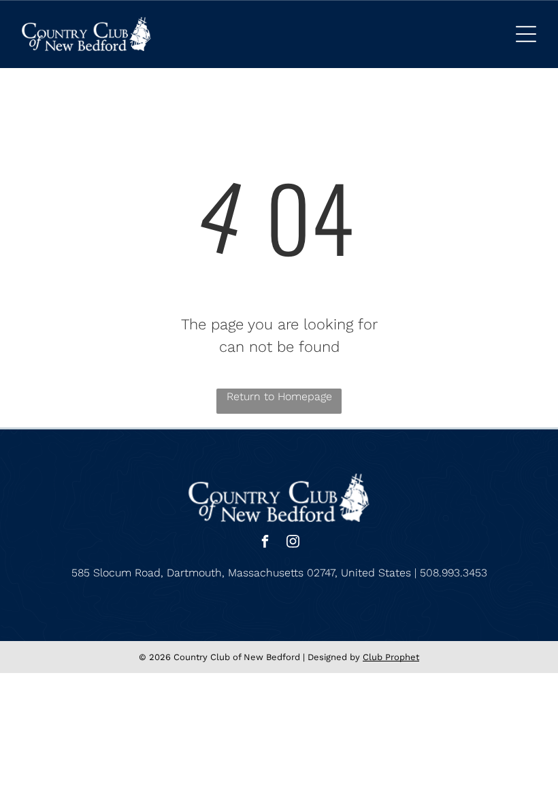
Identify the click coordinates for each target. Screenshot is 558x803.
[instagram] (293, 543)
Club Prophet (391, 657)
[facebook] (265, 543)
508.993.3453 (453, 572)
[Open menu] (526, 34)
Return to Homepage (279, 396)
